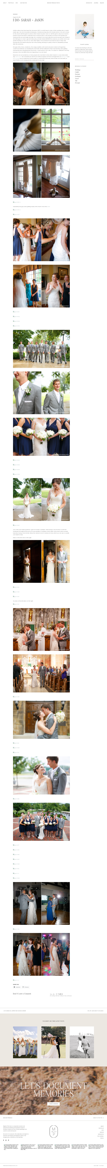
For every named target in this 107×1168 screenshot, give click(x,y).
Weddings (15, 14)
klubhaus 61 (64, 56)
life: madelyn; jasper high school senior (15, 1010)
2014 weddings (52, 995)
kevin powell (16, 58)
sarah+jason (69, 995)
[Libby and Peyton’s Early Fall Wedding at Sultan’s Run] (53, 1042)
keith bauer (18, 56)
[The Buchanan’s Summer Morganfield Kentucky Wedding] (82, 1042)
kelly (48, 206)
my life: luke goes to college (95, 1010)
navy (66, 995)
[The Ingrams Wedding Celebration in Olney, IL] (25, 1042)
